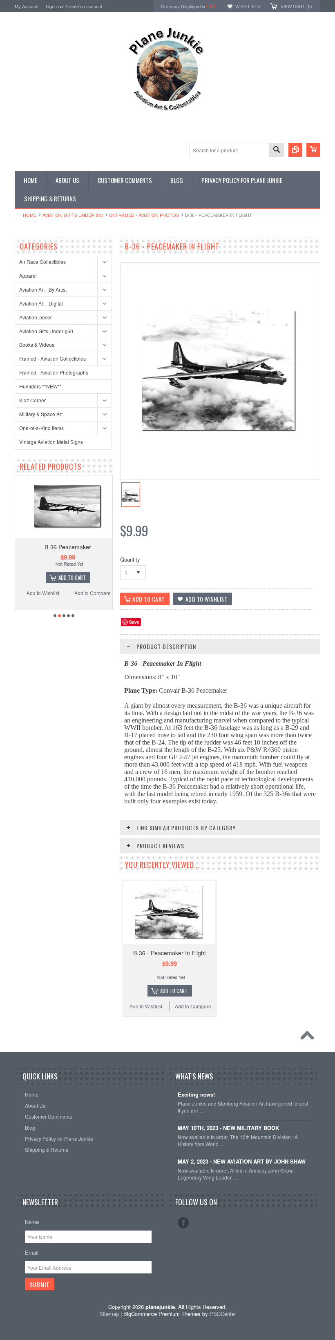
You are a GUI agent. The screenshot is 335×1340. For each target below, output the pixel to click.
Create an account (83, 6)
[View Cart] (313, 150)
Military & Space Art (41, 413)
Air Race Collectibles (42, 261)
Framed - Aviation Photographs (53, 372)
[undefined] (219, 430)
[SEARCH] (276, 150)
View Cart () (296, 6)
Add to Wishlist (38, 592)
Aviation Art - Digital (41, 303)
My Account (26, 6)
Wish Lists (247, 6)
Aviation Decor (35, 317)
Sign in (52, 6)
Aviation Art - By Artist (43, 289)
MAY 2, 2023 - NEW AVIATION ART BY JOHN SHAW (242, 1161)
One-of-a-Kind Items (41, 427)
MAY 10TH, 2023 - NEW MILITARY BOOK (228, 1128)
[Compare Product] (295, 150)
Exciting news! (196, 1094)
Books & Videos (36, 344)
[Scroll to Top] (309, 1037)
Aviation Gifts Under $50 (72, 215)
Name (32, 1222)
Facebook (183, 1223)
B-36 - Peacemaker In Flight (169, 953)
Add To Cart (68, 577)
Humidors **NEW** (40, 386)
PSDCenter (223, 1314)
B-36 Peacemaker (63, 547)
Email (31, 1252)
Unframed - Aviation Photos (144, 215)
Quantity (130, 559)
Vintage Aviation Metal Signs (51, 441)
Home (29, 215)
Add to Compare (88, 592)
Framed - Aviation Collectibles (52, 358)
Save (134, 622)
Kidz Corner (32, 400)
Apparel (28, 275)
